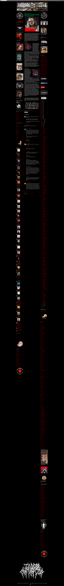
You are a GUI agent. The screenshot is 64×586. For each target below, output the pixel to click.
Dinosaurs (42, 349)
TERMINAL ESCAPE (19, 148)
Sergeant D (18, 192)
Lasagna (42, 369)
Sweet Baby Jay (42, 433)
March (43, 303)
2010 (42, 117)
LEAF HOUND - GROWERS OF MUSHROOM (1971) (44, 193)
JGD (17, 124)
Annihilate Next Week (19, 256)
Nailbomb (42, 534)
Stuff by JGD (42, 418)
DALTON (42, 346)
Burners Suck (42, 336)
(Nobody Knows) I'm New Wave (19, 291)
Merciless (18, 358)
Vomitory (42, 539)
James (27, 147)
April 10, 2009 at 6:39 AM (29, 126)
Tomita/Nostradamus (19, 351)
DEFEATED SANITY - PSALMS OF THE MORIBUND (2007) (44, 237)
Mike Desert (18, 131)
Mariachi (42, 374)
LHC (41, 371)
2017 (42, 110)
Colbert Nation (42, 491)
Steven (17, 129)
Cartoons (42, 338)
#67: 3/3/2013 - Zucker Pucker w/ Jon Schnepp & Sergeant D (44, 62)
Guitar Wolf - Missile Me (44, 268)
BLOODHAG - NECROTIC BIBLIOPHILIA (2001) (44, 197)
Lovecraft (42, 372)
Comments (43, 98)
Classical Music (42, 341)
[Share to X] (26, 112)
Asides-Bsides (19, 234)
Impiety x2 (42, 533)
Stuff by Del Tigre (43, 414)
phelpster (18, 130)
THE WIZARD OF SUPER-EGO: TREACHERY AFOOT (44, 280)
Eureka (41, 354)
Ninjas (41, 384)
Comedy (42, 343)
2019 (42, 108)
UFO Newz (18, 322)
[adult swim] (42, 485)
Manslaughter (18, 115)
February (43, 304)
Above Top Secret (43, 486)
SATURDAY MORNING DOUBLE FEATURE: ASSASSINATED (44, 224)
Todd (17, 135)
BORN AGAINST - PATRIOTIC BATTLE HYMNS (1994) (44, 208)
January (43, 305)
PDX (41, 389)
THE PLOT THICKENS (44, 194)
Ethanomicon (18, 136)
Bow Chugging (42, 332)
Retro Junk (42, 511)
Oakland (42, 387)
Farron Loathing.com (43, 499)
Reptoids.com (42, 509)
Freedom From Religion (43, 501)
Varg (42, 135)
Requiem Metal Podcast (43, 510)
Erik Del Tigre (18, 116)
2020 (42, 107)
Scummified (18, 218)
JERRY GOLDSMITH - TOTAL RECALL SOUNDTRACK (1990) (44, 138)
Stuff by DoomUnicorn (43, 415)
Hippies (41, 363)
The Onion (42, 515)
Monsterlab (43, 195)
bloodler (17, 125)
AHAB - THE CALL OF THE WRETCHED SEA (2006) (44, 129)
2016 (42, 111)
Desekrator (42, 544)
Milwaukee (42, 378)
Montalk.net (42, 506)
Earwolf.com (42, 496)
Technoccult (18, 186)
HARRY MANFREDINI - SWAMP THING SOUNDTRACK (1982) (44, 190)
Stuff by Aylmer (42, 410)
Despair (41, 348)
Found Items (42, 358)
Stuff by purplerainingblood (43, 424)
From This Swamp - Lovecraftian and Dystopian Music (19, 303)
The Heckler (18, 117)
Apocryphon (42, 326)
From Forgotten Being (19, 363)
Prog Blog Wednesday (43, 393)
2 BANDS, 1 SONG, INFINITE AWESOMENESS (44, 222)
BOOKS (42, 331)
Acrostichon (42, 543)
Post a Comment (26, 191)
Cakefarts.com (42, 489)
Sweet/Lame (42, 434)
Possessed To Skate (19, 357)
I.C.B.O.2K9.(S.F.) (44, 209)
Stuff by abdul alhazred (43, 407)
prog (41, 392)
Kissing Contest (42, 504)
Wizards (42, 444)
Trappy (41, 438)
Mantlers (42, 373)
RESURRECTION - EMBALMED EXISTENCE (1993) (44, 261)
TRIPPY (42, 439)
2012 (42, 115)
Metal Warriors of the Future (44, 376)
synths (41, 435)
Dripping (17, 352)
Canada (41, 337)
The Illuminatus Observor (19, 199)
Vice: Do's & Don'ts (43, 517)
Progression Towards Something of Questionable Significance (19, 324)
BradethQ (18, 132)
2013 (42, 114)
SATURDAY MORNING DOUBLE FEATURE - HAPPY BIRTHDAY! (44, 274)
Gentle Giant (18, 362)
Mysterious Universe (43, 507)
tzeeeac (18, 245)
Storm (41, 536)
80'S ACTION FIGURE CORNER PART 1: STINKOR (44, 174)
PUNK (41, 394)
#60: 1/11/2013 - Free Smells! (44, 72)
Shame (41, 404)
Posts (42, 97)
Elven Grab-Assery (43, 353)
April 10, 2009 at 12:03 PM (30, 141)
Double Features (42, 351)
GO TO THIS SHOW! (44, 191)
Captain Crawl (42, 490)
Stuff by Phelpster (43, 423)
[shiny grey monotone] (20, 180)
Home (32, 192)
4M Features (42, 322)
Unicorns (42, 440)
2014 (42, 113)
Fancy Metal (42, 356)
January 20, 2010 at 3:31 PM (30, 157)
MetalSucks (18, 157)
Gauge (17, 356)
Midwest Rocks (42, 377)
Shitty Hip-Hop (42, 405)
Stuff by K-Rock (42, 420)
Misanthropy (42, 379)
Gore (41, 359)
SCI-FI (41, 402)
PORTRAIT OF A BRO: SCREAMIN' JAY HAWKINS (44, 214)
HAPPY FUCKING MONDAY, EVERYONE (44, 157)
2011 (42, 116)
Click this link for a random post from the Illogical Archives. (44, 311)
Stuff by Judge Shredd (43, 419)
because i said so (19, 305)
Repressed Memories (43, 399)
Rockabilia (42, 512)
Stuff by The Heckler (43, 428)
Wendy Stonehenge (19, 126)
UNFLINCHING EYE (19, 194)
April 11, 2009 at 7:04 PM (29, 149)
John (26, 176)
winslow (27, 151)
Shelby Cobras (27, 128)
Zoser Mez (18, 361)
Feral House (42, 500)
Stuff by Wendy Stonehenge (44, 432)
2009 (42, 118)
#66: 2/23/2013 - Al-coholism (44, 63)
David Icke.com (42, 494)
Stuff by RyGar (42, 425)
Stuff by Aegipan (42, 408)
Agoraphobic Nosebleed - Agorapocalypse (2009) (44, 149)
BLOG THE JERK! (19, 281)
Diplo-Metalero (27, 182)
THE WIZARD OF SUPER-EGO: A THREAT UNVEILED (44, 302)
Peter (17, 113)
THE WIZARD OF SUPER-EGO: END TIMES (44, 249)
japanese (42, 367)
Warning (42, 548)
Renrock (42, 398)
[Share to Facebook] (26, 112)
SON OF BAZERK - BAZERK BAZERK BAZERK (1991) (44, 153)
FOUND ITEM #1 (44, 267)
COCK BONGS (42, 342)
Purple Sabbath (42, 535)
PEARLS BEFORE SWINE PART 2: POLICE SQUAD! (44, 230)
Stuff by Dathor (42, 413)
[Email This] (24, 112)
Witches (42, 443)
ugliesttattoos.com (43, 516)
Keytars (41, 368)
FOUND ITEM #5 (44, 142)
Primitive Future (19, 270)
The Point (18, 311)
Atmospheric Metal (43, 327)
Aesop (17, 127)
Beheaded (18, 353)
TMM (17, 137)
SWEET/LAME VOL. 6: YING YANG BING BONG (44, 232)
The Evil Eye (18, 317)
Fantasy (42, 357)
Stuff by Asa (42, 409)
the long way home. (19, 225)
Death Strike (42, 540)
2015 (42, 112)
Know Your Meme (43, 505)
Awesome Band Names (43, 328)
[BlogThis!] (25, 112)
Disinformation (42, 495)
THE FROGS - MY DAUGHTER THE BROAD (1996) (44, 285)
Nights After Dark (42, 383)
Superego (42, 514)
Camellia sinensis (18, 118)
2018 (42, 109)
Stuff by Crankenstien (43, 412)
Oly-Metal (42, 388)
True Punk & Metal (19, 209)
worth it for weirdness (43, 445)
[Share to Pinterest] (27, 112)
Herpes (41, 541)
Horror (41, 364)
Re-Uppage (42, 397)
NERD (41, 382)
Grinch (41, 538)
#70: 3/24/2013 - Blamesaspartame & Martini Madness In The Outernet (44, 57)
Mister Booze (18, 264)
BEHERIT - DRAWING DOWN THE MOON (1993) (44, 169)
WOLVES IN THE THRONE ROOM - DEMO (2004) (44, 272)
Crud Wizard (18, 261)
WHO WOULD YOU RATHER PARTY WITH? (44, 134)
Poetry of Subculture (19, 170)
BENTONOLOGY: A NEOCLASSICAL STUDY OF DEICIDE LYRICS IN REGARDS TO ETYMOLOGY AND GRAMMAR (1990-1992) (32, 15)
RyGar (17, 134)
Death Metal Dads (43, 347)
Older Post (38, 192)
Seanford (17, 112)
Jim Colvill (27, 143)
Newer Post (25, 192)
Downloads (42, 352)
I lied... (42, 127)
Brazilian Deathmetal (43, 333)
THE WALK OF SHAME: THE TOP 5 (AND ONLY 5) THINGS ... (44, 240)
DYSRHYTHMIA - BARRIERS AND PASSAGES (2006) (44, 161)
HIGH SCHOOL (42, 362)
